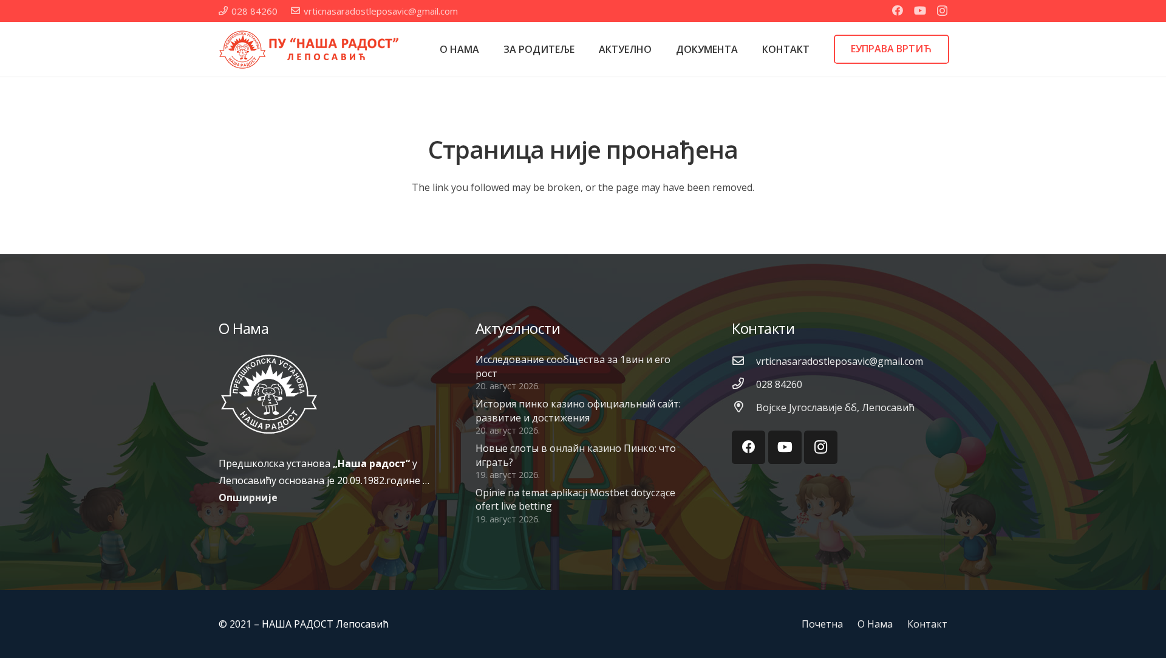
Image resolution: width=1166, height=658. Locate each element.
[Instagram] (942, 11)
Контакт (927, 624)
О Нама (875, 624)
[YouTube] (920, 10)
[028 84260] (744, 384)
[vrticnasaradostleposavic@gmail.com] (744, 361)
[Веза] (310, 49)
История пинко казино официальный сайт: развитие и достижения (578, 410)
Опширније (248, 497)
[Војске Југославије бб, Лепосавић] (744, 407)
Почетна (822, 624)
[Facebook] (897, 10)
